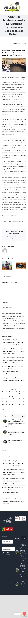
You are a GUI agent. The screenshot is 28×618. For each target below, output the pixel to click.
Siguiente (21, 43)
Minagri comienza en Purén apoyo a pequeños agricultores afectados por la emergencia (13, 380)
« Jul (3, 409)
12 (9, 399)
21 (16, 401)
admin (5, 221)
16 (23, 399)
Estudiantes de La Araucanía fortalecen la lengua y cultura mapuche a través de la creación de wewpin (14, 351)
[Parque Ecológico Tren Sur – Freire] (5, 441)
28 (16, 404)
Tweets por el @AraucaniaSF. (10, 282)
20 (13, 401)
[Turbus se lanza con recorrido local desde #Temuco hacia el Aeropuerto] (5, 431)
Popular (6, 416)
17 (3, 401)
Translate (7, 554)
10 (3, 399)
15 (20, 399)
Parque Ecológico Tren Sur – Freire (16, 441)
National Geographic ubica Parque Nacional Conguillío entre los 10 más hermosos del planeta (16, 422)
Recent (14, 416)
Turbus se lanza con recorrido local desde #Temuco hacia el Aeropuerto (16, 432)
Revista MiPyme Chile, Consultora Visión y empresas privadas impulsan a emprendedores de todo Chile (13, 342)
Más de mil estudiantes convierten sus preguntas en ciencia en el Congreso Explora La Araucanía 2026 (13, 360)
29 (20, 404)
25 (6, 404)
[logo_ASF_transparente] (11, 2)
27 (13, 404)
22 (20, 401)
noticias (15, 221)
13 (13, 399)
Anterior (15, 43)
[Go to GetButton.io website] (24, 616)
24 (3, 404)
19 (9, 401)
